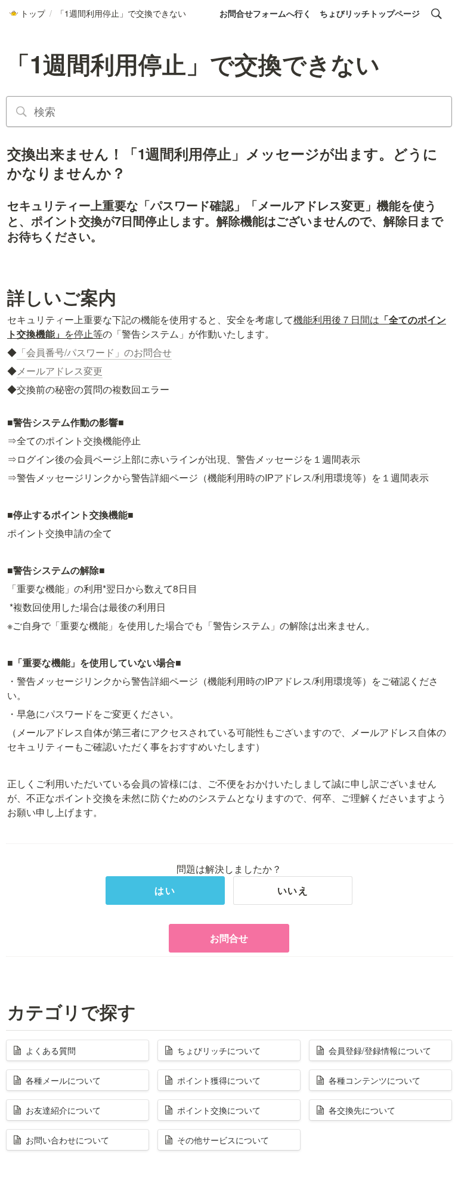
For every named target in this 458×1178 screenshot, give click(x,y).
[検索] (436, 14)
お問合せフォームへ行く (265, 13)
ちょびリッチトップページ (370, 13)
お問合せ (229, 938)
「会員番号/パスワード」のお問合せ (94, 352)
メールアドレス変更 (60, 371)
